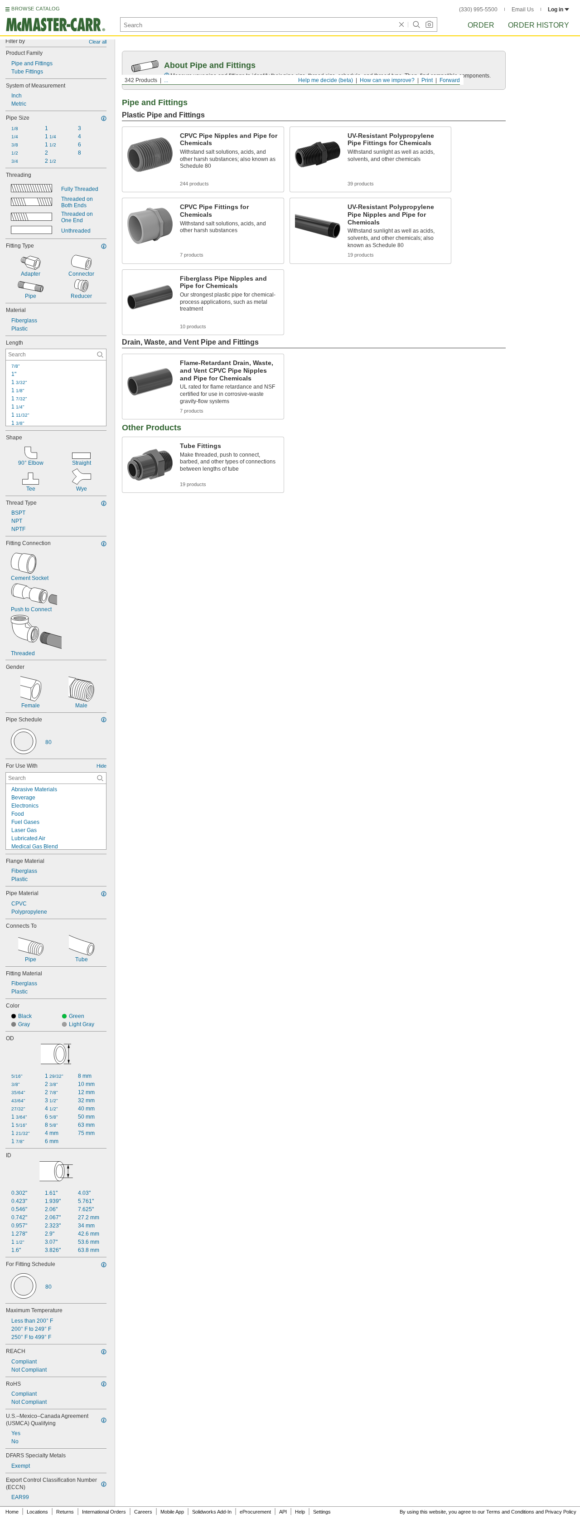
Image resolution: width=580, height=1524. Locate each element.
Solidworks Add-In (212, 1511)
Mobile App (172, 1511)
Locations (37, 1511)
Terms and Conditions (510, 1511)
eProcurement (255, 1511)
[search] (100, 354)
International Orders (104, 1511)
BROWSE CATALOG (35, 8)
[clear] (401, 24)
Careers (143, 1511)
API (283, 1511)
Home (12, 1511)
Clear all (97, 41)
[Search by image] (429, 24)
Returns (65, 1511)
